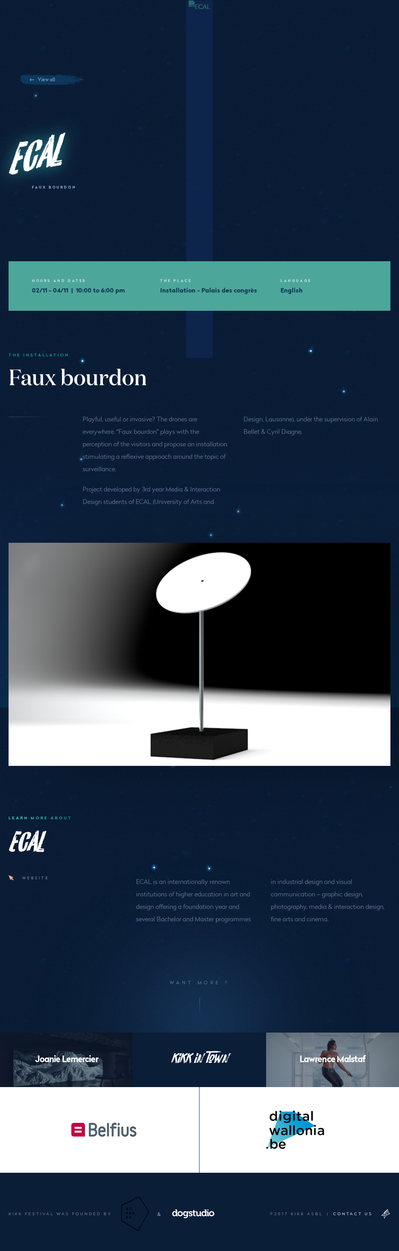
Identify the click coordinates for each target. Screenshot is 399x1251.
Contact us (353, 1213)
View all (46, 79)
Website (35, 877)
